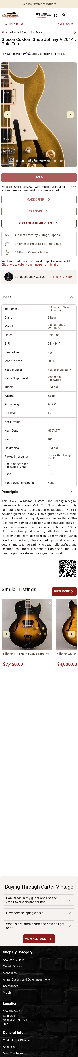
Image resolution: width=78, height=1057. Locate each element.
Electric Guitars (12, 966)
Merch (7, 992)
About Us (9, 1047)
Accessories (10, 986)
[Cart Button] (55, 15)
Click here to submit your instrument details (29, 264)
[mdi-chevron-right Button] (71, 634)
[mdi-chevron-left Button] (6, 634)
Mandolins (10, 973)
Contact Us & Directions (18, 1040)
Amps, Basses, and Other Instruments (27, 979)
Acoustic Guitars (13, 960)
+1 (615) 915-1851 (63, 276)
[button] (39, 297)
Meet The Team (13, 1053)
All (2, 32)
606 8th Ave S (66, 23)
